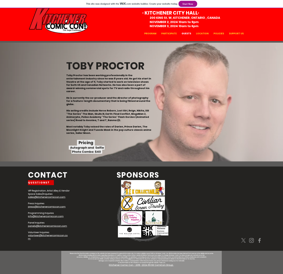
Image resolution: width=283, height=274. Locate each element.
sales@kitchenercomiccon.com (46, 197)
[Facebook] (259, 240)
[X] (243, 240)
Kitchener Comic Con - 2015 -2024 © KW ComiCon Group (141, 265)
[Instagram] (251, 240)
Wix (158, 268)
